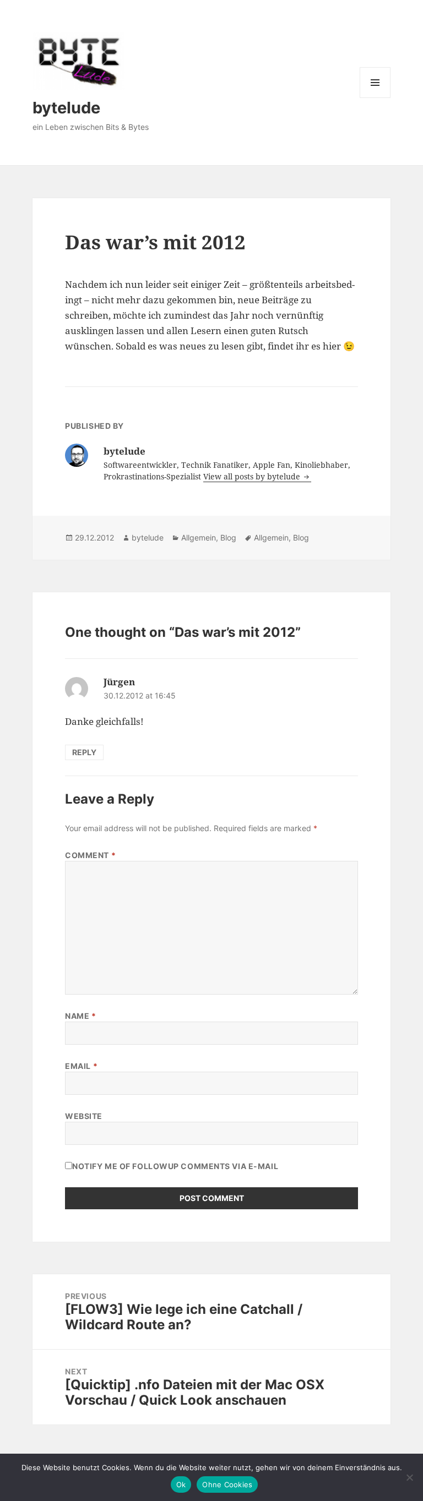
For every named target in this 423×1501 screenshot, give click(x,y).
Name (80, 1015)
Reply (84, 752)
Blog (228, 537)
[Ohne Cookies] (409, 1477)
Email (81, 1066)
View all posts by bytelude (252, 476)
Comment (90, 855)
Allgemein (198, 537)
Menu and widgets (375, 97)
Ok (181, 1484)
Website (83, 1116)
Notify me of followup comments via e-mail (175, 1166)
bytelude (66, 107)
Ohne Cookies (227, 1484)
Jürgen (119, 681)
